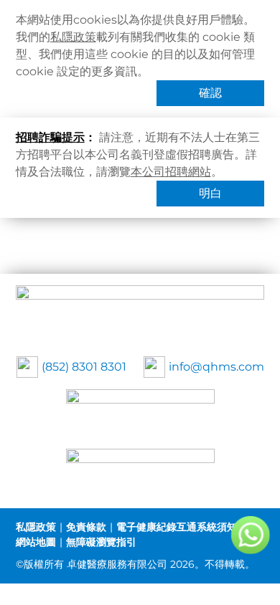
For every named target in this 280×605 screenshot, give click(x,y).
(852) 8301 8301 (84, 366)
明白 (210, 193)
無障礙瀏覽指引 (101, 541)
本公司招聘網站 (171, 171)
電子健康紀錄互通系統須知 (176, 526)
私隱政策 (73, 37)
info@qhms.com (216, 366)
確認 (210, 93)
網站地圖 (36, 541)
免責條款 (86, 526)
